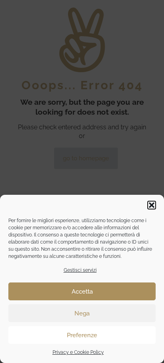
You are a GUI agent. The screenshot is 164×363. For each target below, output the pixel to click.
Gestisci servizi (80, 270)
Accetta (82, 291)
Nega (82, 313)
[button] (152, 205)
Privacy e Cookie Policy (78, 352)
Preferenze (82, 335)
